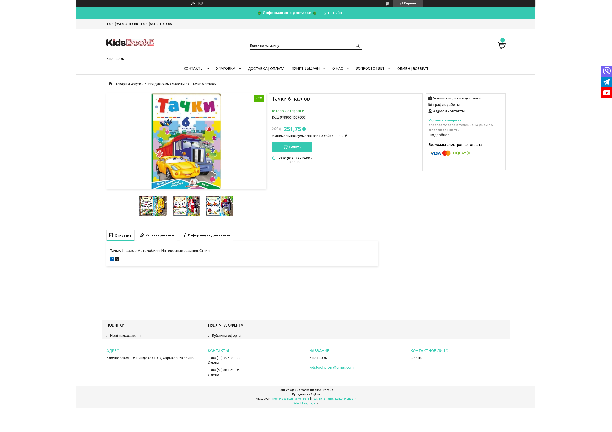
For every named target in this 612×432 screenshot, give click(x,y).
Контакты (193, 68)
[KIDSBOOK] (130, 42)
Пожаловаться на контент (290, 398)
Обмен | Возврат (413, 68)
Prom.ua (327, 390)
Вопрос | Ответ (370, 68)
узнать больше (337, 13)
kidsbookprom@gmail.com (331, 367)
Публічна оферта (226, 336)
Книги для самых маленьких (167, 84)
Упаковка (225, 68)
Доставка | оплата (266, 68)
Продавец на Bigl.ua (306, 394)
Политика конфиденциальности (333, 398)
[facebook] (112, 260)
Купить (295, 147)
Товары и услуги (128, 84)
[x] (117, 260)
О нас (337, 68)
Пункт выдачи (306, 68)
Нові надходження (126, 336)
